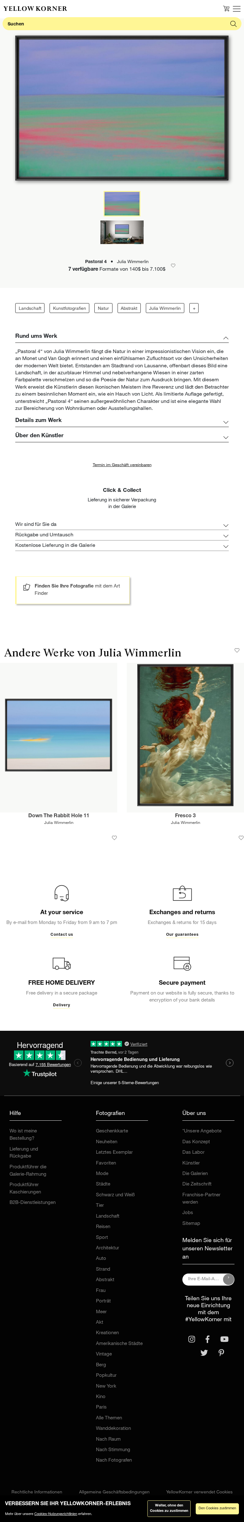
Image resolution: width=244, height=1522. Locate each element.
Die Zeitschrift (197, 1184)
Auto (101, 1258)
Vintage (104, 1354)
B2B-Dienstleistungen (33, 1202)
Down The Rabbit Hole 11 (58, 816)
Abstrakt (129, 309)
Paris (101, 1407)
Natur (103, 309)
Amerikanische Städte (119, 1344)
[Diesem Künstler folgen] (237, 650)
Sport (102, 1237)
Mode (102, 1174)
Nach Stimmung (113, 1450)
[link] (35, 8)
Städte (103, 1184)
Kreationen (107, 1333)
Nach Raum (108, 1439)
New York (106, 1386)
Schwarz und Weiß (115, 1195)
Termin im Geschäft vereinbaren (122, 465)
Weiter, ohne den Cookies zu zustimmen (169, 1508)
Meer (101, 1312)
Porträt (103, 1301)
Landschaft (30, 309)
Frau (100, 1290)
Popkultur (106, 1375)
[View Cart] (226, 8)
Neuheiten (106, 1142)
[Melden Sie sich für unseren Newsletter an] (228, 1280)
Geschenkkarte (112, 1131)
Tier (100, 1205)
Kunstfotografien (69, 309)
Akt (99, 1322)
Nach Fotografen (114, 1460)
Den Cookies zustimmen (217, 1508)
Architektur (107, 1248)
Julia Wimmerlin (165, 309)
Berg (101, 1365)
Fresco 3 (185, 816)
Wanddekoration (113, 1428)
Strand (103, 1269)
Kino (100, 1397)
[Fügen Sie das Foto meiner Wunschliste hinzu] (114, 838)
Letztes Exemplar (114, 1152)
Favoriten (106, 1163)
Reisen (103, 1227)
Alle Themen (109, 1418)
